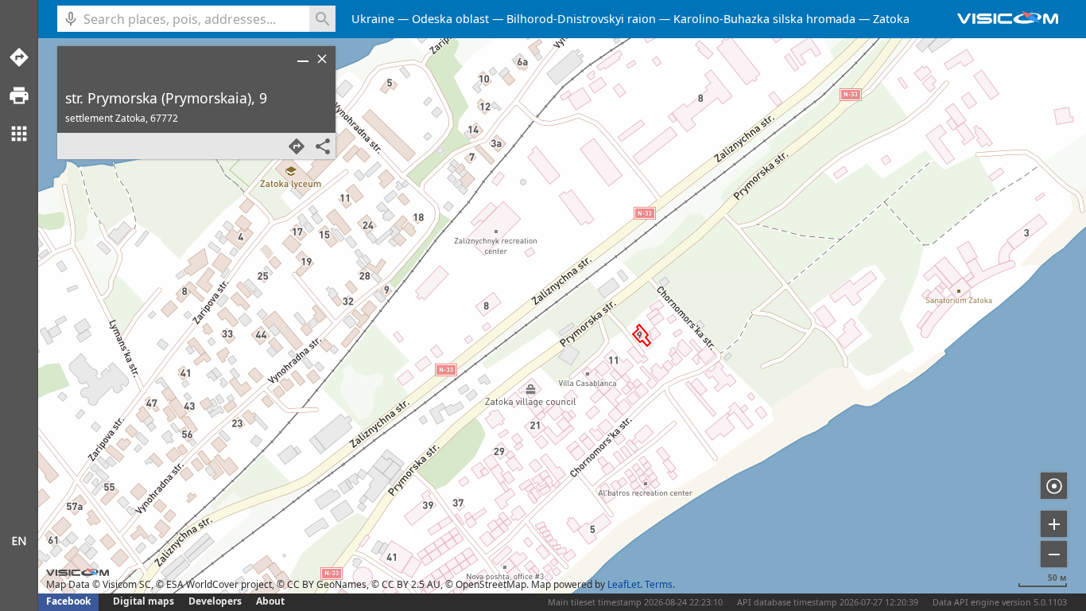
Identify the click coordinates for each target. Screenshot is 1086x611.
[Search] (322, 19)
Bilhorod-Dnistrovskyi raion (581, 18)
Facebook (68, 601)
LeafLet (623, 584)
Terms (659, 584)
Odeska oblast (450, 18)
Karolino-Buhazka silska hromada (764, 18)
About (270, 601)
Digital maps (144, 601)
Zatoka (891, 18)
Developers (215, 601)
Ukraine (372, 18)
